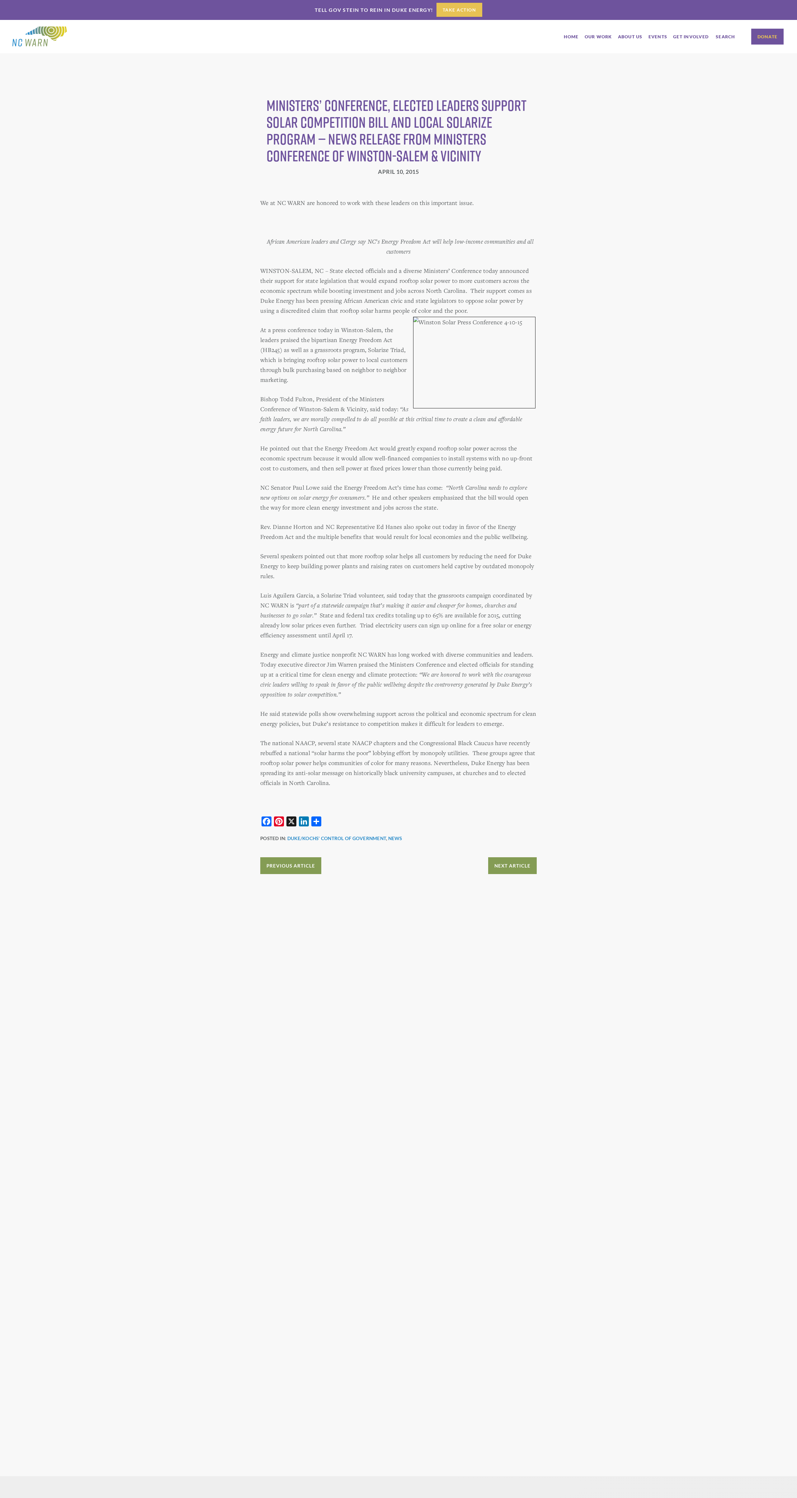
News (395, 838)
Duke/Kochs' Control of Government (336, 838)
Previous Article (290, 865)
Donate (767, 36)
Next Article (512, 865)
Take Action (459, 9)
